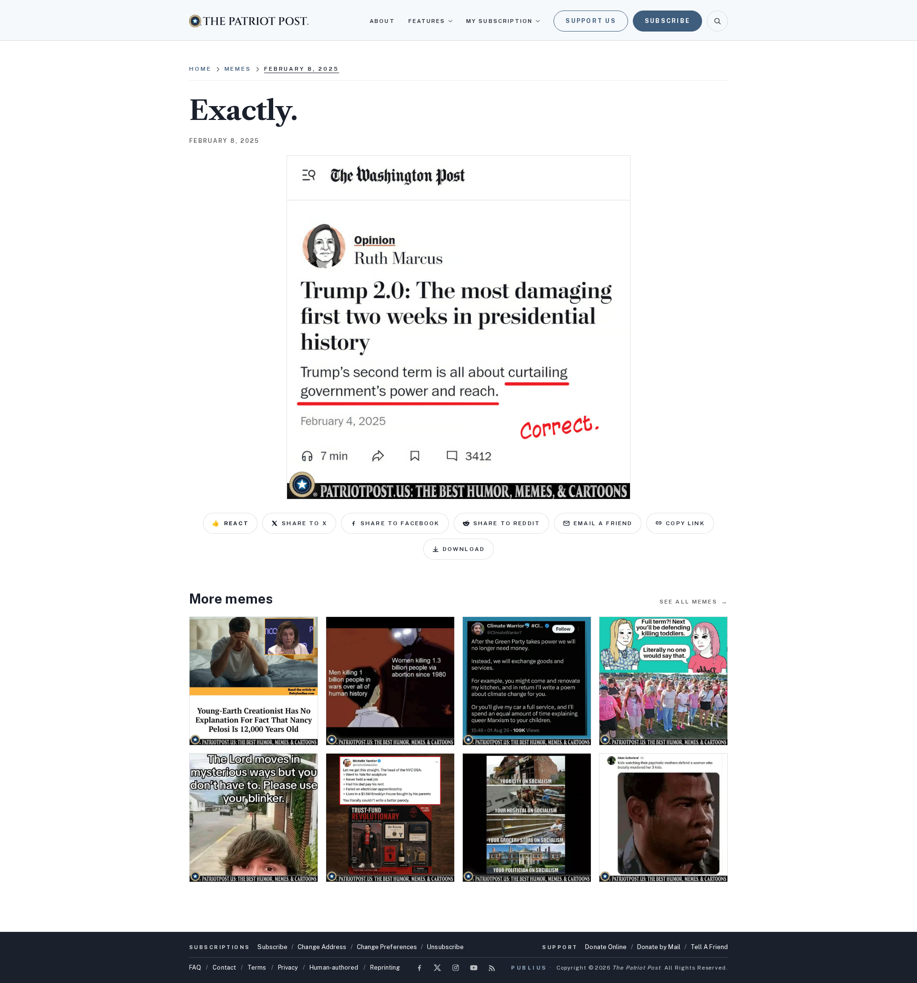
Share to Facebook (400, 523)
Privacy (288, 967)
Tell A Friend (709, 947)
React (230, 523)
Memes (237, 68)
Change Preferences (387, 947)
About (382, 21)
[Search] (717, 21)
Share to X (304, 523)
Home (200, 68)
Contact (224, 967)
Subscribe (667, 20)
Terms (256, 967)
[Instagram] (455, 967)
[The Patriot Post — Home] (249, 21)
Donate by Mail (659, 947)
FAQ (195, 967)
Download (464, 549)
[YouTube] (473, 967)
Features (427, 21)
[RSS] (492, 967)
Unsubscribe (445, 947)
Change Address (322, 947)
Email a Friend (603, 523)
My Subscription (499, 21)
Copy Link (685, 523)
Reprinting (385, 967)
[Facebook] (419, 967)
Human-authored (333, 967)
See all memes (694, 601)
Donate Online (606, 947)
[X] (437, 967)
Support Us (590, 20)
